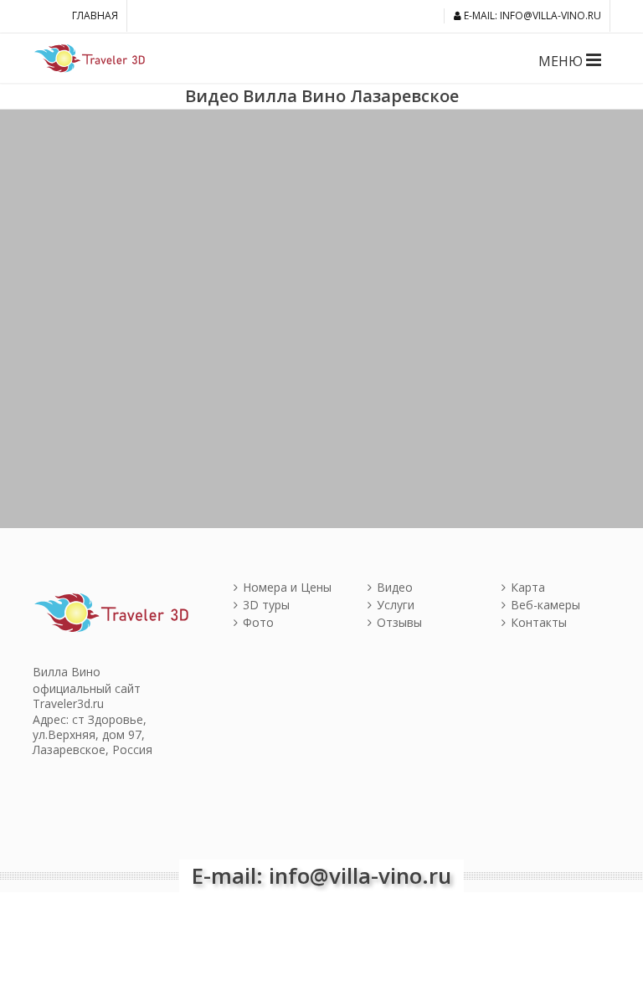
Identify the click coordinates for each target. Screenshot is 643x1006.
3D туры (266, 605)
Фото (258, 622)
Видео (395, 587)
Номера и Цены (287, 587)
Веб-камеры (545, 605)
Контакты (539, 622)
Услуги (395, 605)
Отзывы (399, 622)
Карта (528, 587)
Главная (95, 15)
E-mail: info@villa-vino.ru (531, 15)
